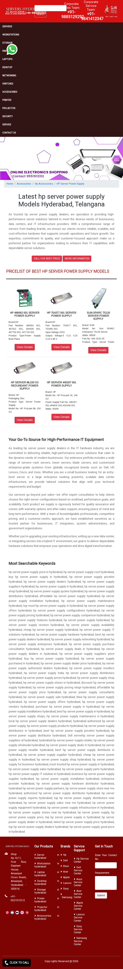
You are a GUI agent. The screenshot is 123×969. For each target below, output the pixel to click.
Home (9, 183)
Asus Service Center (78, 882)
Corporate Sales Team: (73, 10)
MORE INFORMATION (77, 258)
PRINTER (6, 100)
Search (40, 14)
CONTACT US (9, 132)
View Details (25, 347)
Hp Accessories (44, 183)
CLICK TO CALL (19, 962)
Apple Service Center (78, 905)
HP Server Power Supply (70, 183)
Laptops (7, 59)
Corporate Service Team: (92, 10)
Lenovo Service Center (79, 917)
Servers (7, 26)
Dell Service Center (78, 870)
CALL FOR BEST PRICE (47, 258)
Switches (7, 83)
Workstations (10, 34)
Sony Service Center (78, 929)
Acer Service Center (78, 893)
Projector (8, 108)
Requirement (102, 872)
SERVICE (6, 124)
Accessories (9, 92)
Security (7, 116)
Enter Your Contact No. (106, 857)
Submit (101, 895)
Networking (9, 75)
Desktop (7, 67)
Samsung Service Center (80, 941)
